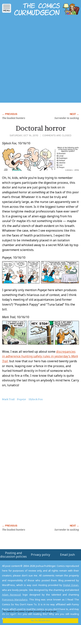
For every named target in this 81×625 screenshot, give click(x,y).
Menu (6, 10)
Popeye (21, 399)
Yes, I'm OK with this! (40, 620)
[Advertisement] (40, 60)
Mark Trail (8, 399)
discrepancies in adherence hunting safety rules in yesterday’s (40, 356)
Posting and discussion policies (13, 555)
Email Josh (67, 555)
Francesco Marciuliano (15, 599)
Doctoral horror (41, 128)
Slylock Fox (36, 399)
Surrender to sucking (66, 118)
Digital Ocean (70, 585)
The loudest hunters (13, 118)
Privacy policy (40, 555)
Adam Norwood (11, 594)
